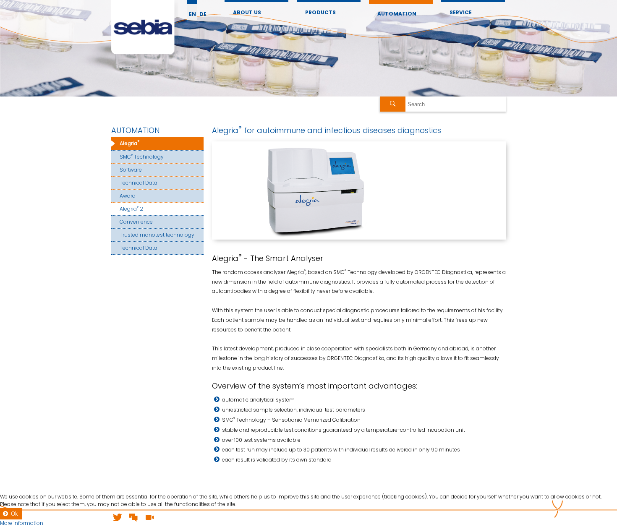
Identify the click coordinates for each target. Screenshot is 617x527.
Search (392, 104)
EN (192, 14)
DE (203, 14)
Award (128, 195)
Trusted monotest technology (157, 234)
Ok (14, 513)
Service (461, 12)
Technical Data (138, 182)
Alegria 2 (131, 208)
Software (131, 169)
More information (21, 523)
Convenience (136, 221)
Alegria (129, 143)
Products (320, 12)
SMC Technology (142, 156)
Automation (396, 13)
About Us (247, 12)
